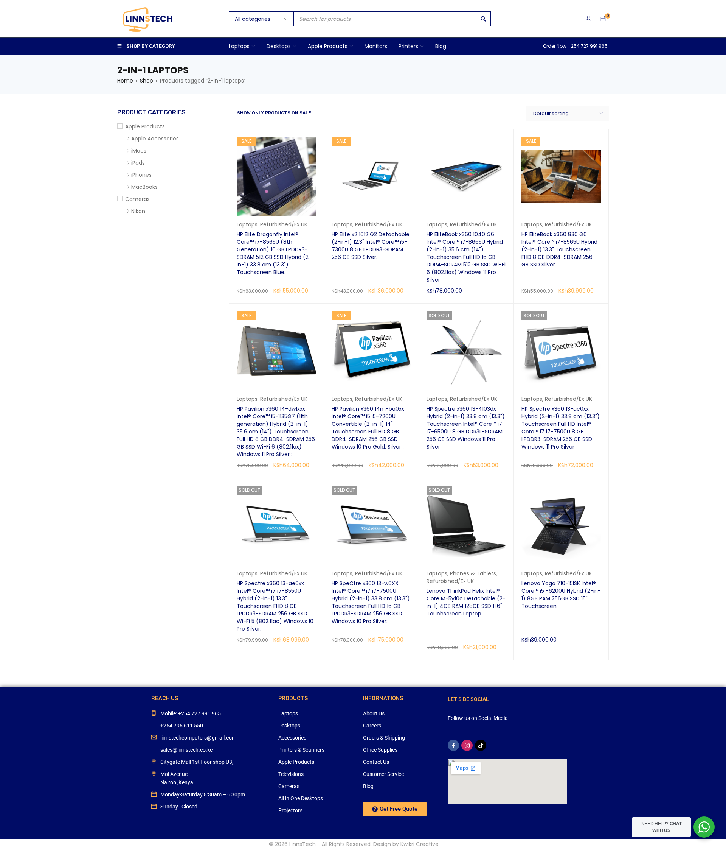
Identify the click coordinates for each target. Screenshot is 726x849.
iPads (138, 163)
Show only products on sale (274, 112)
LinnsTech (302, 844)
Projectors (290, 810)
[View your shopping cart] (603, 19)
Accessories (292, 738)
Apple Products (145, 126)
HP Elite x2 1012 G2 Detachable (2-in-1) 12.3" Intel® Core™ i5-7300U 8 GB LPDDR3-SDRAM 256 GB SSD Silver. (371, 246)
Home (125, 80)
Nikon (138, 211)
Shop (146, 80)
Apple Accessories (155, 138)
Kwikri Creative (419, 844)
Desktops (289, 726)
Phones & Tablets (473, 573)
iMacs (138, 150)
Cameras (137, 199)
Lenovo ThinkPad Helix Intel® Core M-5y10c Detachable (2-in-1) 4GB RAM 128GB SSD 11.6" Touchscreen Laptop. (466, 602)
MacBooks (144, 187)
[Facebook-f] (453, 745)
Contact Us (376, 762)
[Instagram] (467, 745)
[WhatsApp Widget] (704, 827)
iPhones (141, 175)
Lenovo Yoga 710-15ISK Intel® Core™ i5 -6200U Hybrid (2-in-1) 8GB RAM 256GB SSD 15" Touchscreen (561, 595)
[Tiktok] (480, 745)
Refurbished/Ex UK (283, 224)
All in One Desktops (300, 798)
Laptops (247, 224)
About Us (374, 713)
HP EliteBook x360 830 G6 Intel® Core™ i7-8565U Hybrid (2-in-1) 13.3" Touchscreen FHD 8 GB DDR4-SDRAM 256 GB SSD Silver (559, 249)
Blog (368, 786)
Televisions (291, 774)
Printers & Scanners (301, 750)
